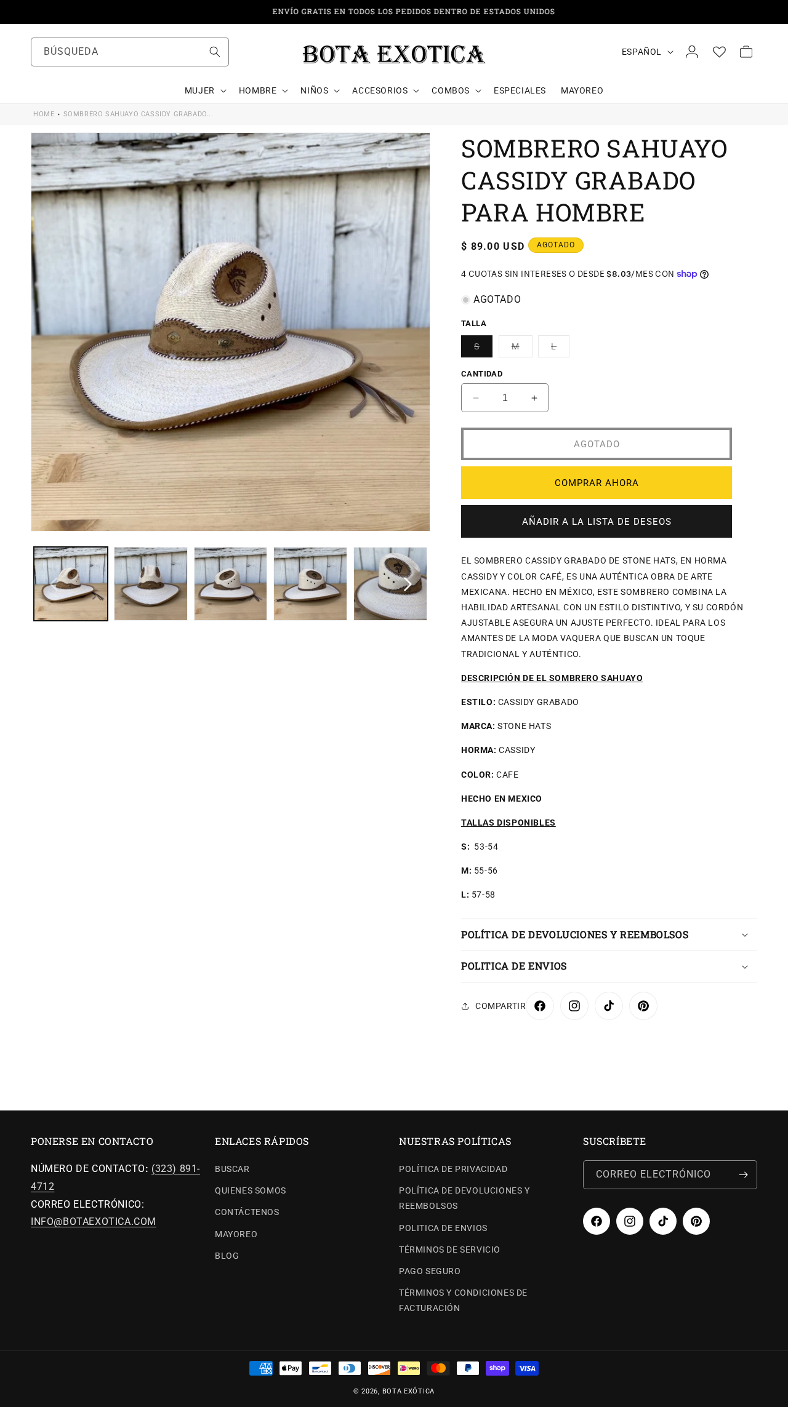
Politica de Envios (443, 1228)
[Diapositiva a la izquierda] (53, 583)
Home (43, 114)
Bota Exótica (408, 1391)
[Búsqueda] (214, 51)
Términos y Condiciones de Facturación (463, 1300)
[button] (204, 90)
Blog (227, 1256)
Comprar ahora (597, 482)
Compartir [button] (500, 1006)
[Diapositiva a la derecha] (407, 583)
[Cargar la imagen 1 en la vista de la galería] (71, 584)
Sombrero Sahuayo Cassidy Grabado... (138, 114)
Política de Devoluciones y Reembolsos (464, 1198)
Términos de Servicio (450, 1249)
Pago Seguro (430, 1271)
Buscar (232, 1169)
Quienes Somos (250, 1190)
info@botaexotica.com (93, 1221)
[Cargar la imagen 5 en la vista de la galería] (390, 584)
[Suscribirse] (743, 1174)
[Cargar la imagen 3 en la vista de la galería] (231, 584)
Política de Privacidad (453, 1169)
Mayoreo (236, 1234)
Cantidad (481, 373)
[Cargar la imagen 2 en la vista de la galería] (151, 584)
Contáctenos (247, 1212)
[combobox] (129, 52)
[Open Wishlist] (719, 51)
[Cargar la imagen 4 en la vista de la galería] (310, 584)
